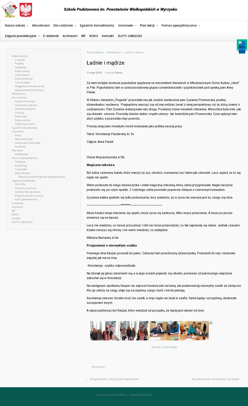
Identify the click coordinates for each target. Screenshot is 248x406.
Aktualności (114, 52)
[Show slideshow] (164, 347)
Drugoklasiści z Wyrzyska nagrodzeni (114, 379)
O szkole (20, 59)
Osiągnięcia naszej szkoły (29, 86)
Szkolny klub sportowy (27, 191)
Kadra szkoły (22, 71)
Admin (118, 72)
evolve (99, 395)
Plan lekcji (17, 150)
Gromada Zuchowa (25, 188)
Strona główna (95, 52)
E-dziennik (17, 203)
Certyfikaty (21, 67)
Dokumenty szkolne (26, 105)
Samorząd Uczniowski (27, 142)
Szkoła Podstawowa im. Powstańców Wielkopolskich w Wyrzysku (120, 9)
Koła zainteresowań (26, 199)
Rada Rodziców (24, 78)
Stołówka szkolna (25, 108)
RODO (15, 214)
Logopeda (21, 169)
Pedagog (20, 161)
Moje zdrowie (22, 173)
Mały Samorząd (24, 139)
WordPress (146, 395)
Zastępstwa (21, 154)
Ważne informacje (25, 101)
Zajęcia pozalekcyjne (23, 180)
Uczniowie (18, 131)
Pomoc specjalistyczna (25, 158)
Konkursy (20, 146)
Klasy (18, 135)
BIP (13, 210)
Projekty (19, 63)
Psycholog (21, 165)
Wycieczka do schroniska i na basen (215, 379)
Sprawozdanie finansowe (29, 90)
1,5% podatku (22, 82)
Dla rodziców (19, 97)
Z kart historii (22, 75)
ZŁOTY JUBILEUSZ (22, 222)
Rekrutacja (21, 116)
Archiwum (17, 207)
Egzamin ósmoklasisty (24, 127)
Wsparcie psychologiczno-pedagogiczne (41, 176)
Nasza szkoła (19, 56)
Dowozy (19, 112)
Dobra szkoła (22, 120)
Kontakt (16, 218)
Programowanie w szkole (29, 195)
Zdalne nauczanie (25, 123)
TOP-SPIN (20, 184)
